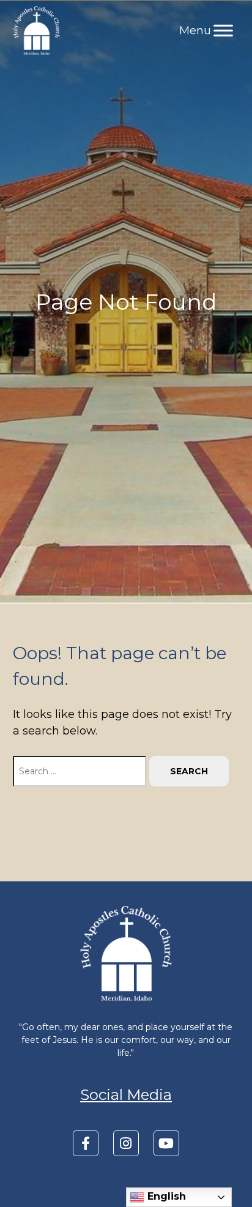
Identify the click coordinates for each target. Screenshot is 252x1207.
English (165, 1196)
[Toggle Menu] (223, 30)
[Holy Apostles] (36, 30)
